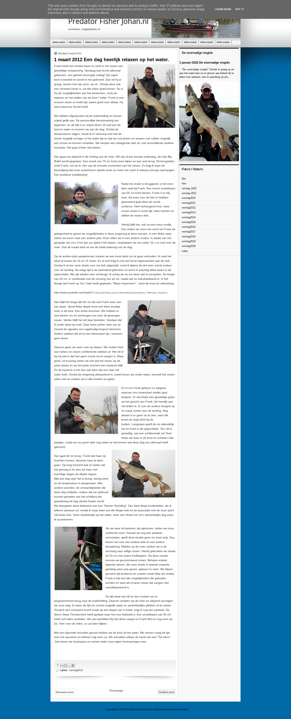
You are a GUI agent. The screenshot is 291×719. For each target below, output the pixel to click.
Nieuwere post (65, 692)
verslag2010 (58, 42)
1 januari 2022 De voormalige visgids (204, 62)
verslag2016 (157, 42)
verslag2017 (173, 42)
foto (184, 183)
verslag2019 (206, 42)
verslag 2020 (189, 188)
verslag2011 (75, 42)
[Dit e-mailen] (62, 666)
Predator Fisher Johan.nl (108, 21)
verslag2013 (108, 42)
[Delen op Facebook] (73, 666)
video (185, 251)
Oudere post (166, 692)
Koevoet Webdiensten (176, 709)
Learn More (223, 9)
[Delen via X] (69, 666)
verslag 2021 (189, 193)
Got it (239, 9)
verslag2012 (91, 42)
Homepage (116, 690)
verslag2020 (223, 42)
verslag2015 (140, 42)
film (184, 178)
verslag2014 (124, 42)
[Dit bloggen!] (66, 666)
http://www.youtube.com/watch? (110, 292)
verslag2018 (190, 42)
